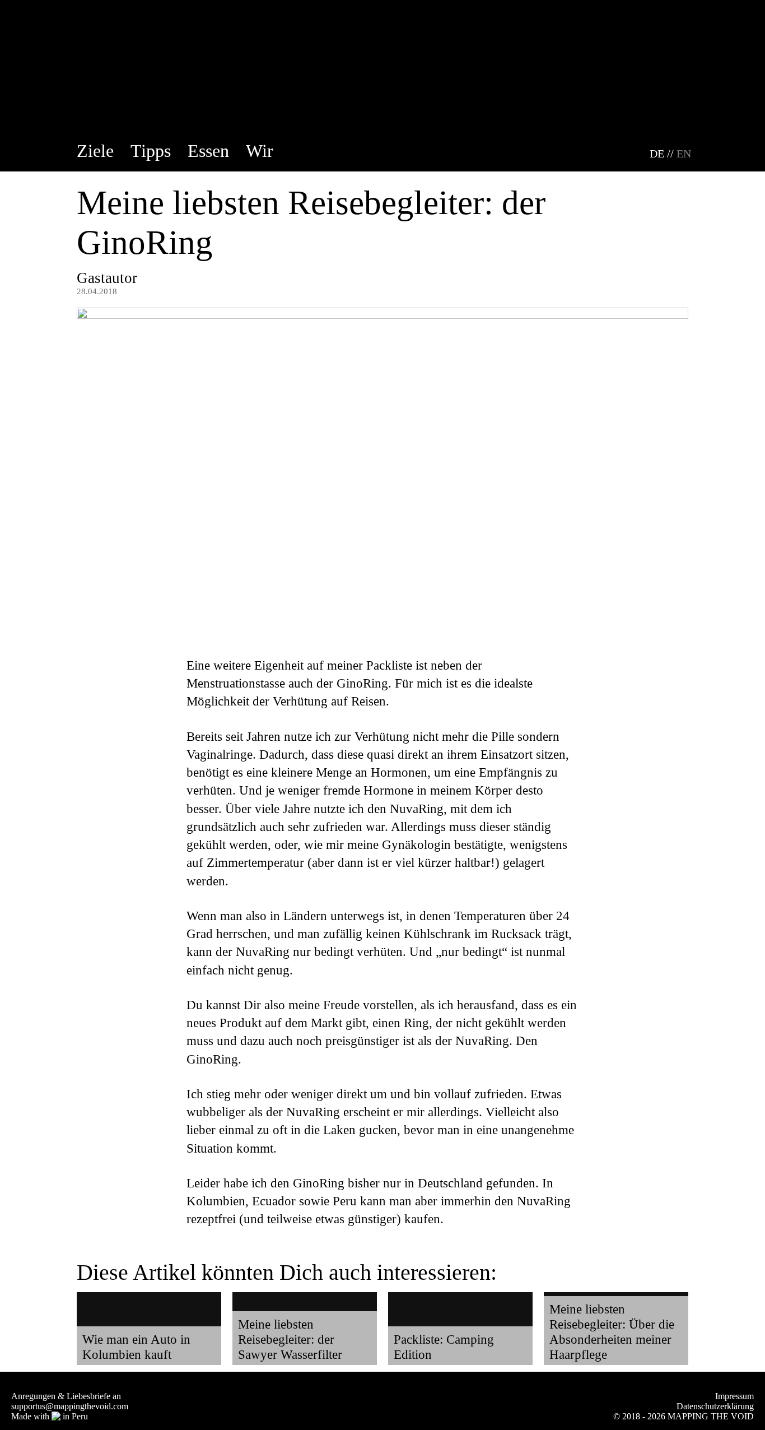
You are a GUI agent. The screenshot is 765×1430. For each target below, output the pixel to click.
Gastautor (107, 278)
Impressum (734, 1396)
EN (684, 153)
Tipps (150, 151)
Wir (259, 151)
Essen (208, 151)
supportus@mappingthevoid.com (69, 1406)
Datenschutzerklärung (715, 1406)
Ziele (95, 151)
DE (657, 153)
